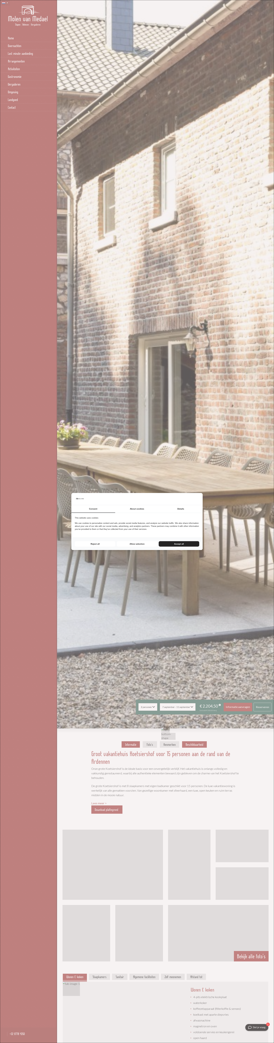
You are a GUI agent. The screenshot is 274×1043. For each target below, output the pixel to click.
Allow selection (137, 544)
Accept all (179, 544)
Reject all (95, 544)
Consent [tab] (93, 509)
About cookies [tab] (137, 509)
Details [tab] (180, 509)
